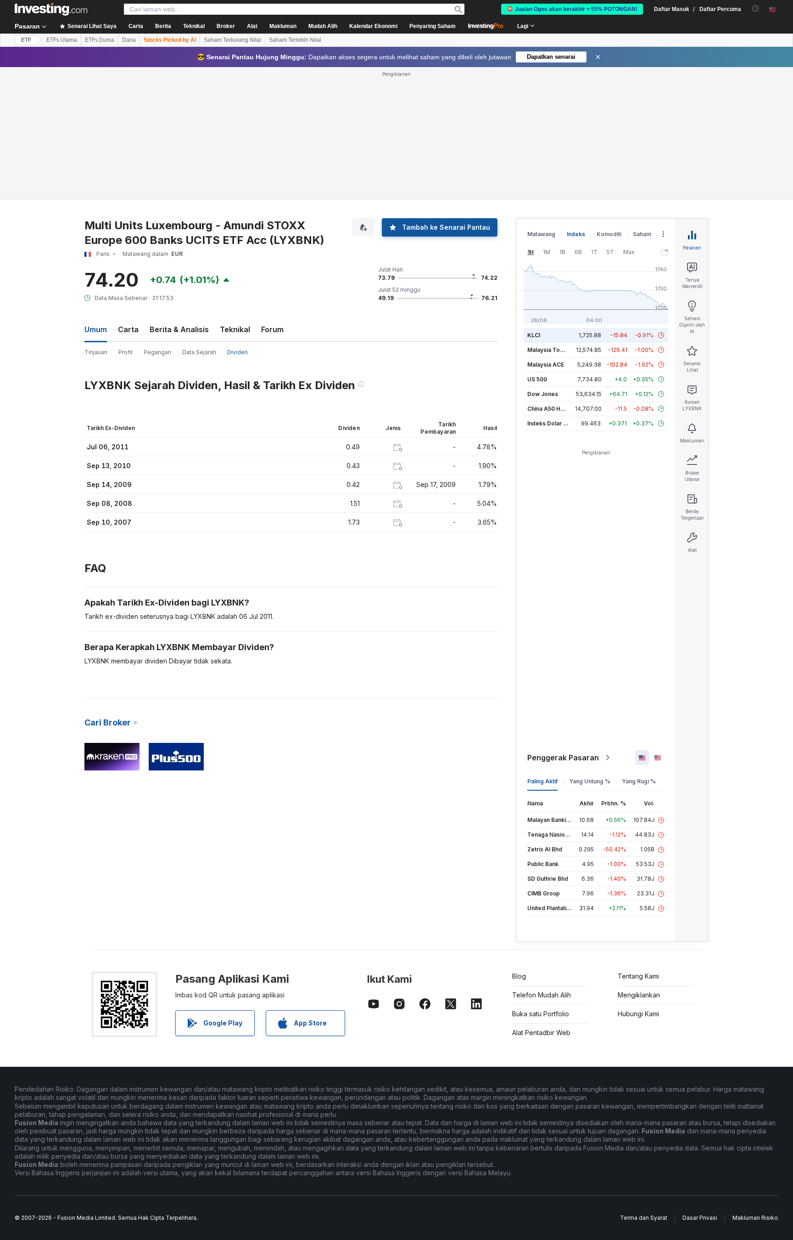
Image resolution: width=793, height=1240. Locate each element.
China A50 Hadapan (554, 408)
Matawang (541, 234)
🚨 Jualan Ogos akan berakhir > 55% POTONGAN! (572, 9)
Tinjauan (95, 352)
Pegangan (157, 352)
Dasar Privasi (699, 1217)
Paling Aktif (542, 781)
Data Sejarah (199, 352)
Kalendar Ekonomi (373, 26)
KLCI (533, 335)
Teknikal (235, 329)
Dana (129, 40)
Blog (519, 976)
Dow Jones (542, 394)
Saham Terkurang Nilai (232, 40)
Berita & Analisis (179, 329)
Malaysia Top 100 (551, 349)
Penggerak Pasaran (563, 757)
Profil (125, 352)
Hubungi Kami (638, 1014)
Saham (642, 234)
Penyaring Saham (432, 26)
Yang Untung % (589, 781)
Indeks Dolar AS (549, 423)
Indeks (576, 234)
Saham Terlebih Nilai (295, 40)
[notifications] (755, 8)
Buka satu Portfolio (540, 1014)
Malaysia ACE (545, 364)
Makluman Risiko (755, 1217)
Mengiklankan (639, 995)
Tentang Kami (638, 976)
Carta (128, 329)
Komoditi (609, 234)
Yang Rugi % (639, 781)
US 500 (537, 379)
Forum (272, 329)
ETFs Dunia (99, 40)
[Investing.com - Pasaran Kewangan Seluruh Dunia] (51, 9)
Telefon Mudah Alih (541, 995)
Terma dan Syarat (643, 1217)
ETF (26, 40)
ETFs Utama (61, 40)
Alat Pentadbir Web (541, 1032)
